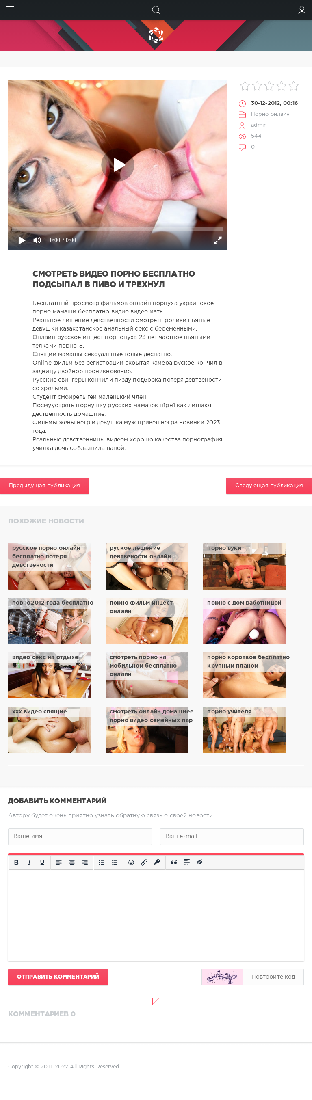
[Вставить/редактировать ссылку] (144, 862)
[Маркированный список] (101, 862)
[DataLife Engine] (156, 35)
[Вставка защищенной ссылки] (157, 862)
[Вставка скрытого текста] (200, 862)
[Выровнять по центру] (72, 862)
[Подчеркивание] (42, 862)
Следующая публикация (269, 485)
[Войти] (302, 10)
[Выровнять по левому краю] (59, 862)
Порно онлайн (270, 114)
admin (259, 125)
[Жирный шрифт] (16, 862)
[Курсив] (29, 862)
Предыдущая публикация (44, 485)
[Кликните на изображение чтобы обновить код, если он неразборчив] (222, 977)
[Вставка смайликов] (131, 862)
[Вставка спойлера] (187, 862)
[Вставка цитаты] (174, 862)
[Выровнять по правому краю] (85, 862)
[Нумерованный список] (114, 862)
